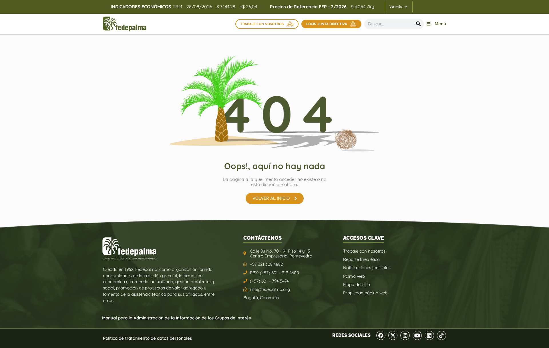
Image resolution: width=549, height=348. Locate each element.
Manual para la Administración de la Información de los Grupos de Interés (176, 318)
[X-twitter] (392, 335)
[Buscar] (418, 24)
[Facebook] (380, 335)
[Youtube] (417, 335)
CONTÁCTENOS (262, 238)
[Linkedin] (429, 335)
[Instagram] (404, 335)
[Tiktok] (441, 335)
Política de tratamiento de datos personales (147, 338)
